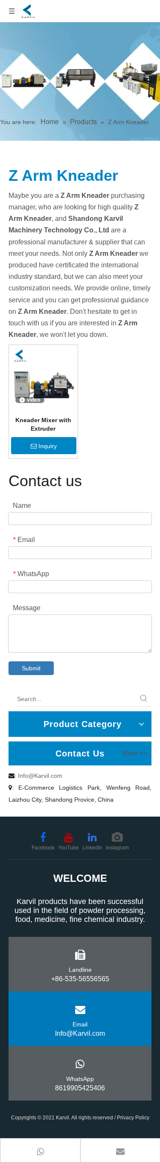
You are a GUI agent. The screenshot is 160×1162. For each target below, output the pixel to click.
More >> (134, 753)
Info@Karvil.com (40, 775)
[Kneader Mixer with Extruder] (43, 378)
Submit (31, 668)
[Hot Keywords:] (143, 699)
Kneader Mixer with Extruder (43, 424)
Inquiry (47, 446)
